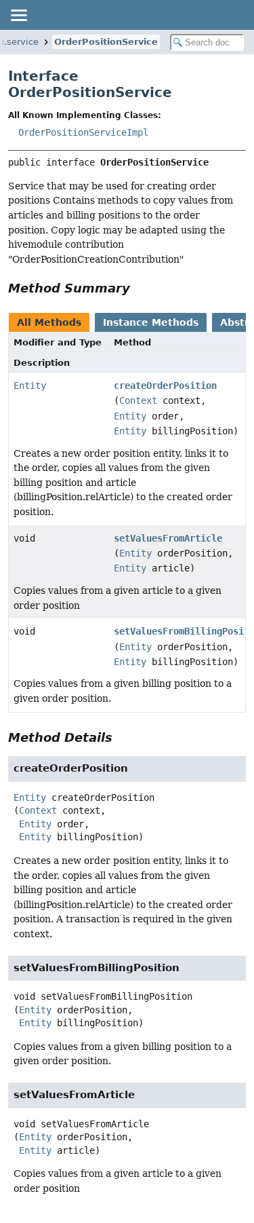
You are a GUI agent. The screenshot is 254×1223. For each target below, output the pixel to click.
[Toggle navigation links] (18, 14)
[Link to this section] (139, 288)
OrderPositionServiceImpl (83, 132)
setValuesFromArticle (168, 538)
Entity (30, 385)
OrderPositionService (106, 42)
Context (138, 400)
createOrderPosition (165, 385)
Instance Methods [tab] (150, 322)
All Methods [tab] (49, 322)
